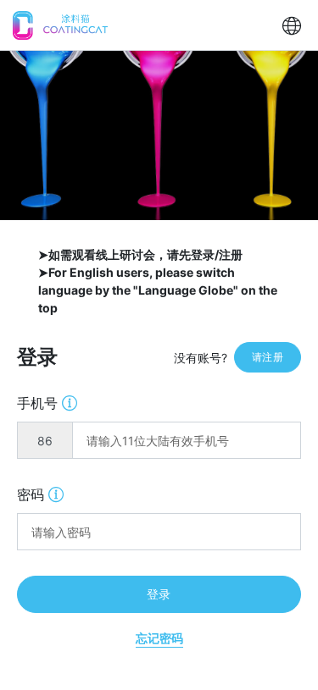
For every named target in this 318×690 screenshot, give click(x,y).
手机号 (47, 402)
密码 (40, 493)
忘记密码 (159, 638)
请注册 (267, 357)
